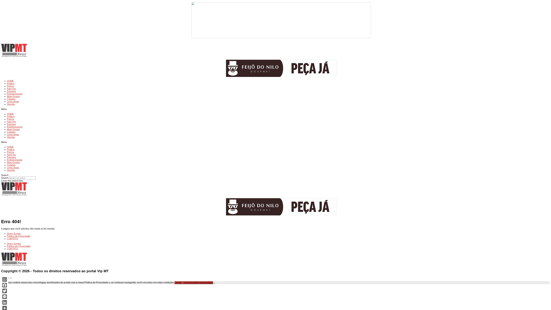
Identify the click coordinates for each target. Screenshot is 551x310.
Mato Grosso (13, 96)
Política (10, 83)
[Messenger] (4, 297)
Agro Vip (11, 89)
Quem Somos (14, 233)
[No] (214, 283)
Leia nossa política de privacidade (198, 283)
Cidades (11, 99)
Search (4, 178)
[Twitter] (4, 291)
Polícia (10, 86)
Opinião (11, 104)
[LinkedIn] (4, 302)
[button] (275, 109)
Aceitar (178, 283)
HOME (10, 81)
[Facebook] (4, 285)
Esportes (11, 91)
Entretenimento (14, 94)
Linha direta (13, 101)
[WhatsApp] (4, 279)
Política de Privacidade (18, 236)
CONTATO (12, 239)
